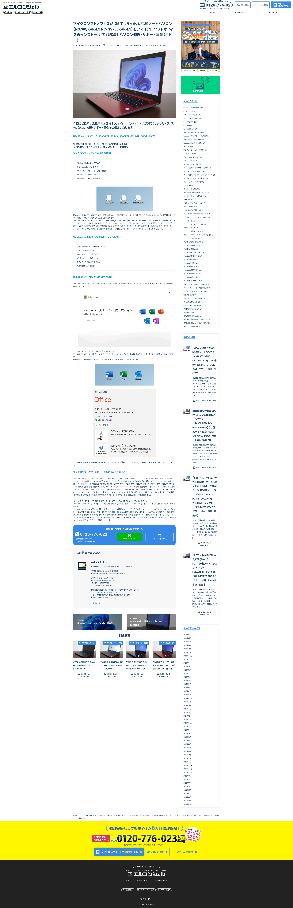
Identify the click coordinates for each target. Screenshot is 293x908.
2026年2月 (187, 649)
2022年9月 (187, 776)
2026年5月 (187, 638)
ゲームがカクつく (189, 199)
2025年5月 (187, 680)
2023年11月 (187, 726)
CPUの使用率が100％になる (193, 118)
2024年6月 (187, 702)
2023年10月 (187, 730)
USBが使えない (188, 125)
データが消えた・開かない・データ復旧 (196, 214)
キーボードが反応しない (191, 189)
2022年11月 (187, 769)
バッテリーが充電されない (192, 228)
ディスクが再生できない (191, 207)
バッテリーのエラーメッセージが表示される (198, 235)
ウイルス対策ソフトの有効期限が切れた (197, 178)
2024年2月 (187, 716)
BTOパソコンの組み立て (191, 111)
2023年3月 (187, 755)
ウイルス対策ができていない (193, 164)
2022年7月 (187, 783)
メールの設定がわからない (192, 302)
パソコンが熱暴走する (191, 260)
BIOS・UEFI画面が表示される (193, 108)
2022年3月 (187, 797)
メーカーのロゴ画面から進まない (194, 298)
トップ (128, 880)
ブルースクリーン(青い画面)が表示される (197, 288)
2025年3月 (187, 688)
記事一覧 (96, 603)
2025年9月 (187, 666)
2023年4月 (187, 751)
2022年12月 (187, 765)
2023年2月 (187, 758)
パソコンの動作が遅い (191, 267)
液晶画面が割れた (189, 312)
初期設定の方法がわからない (193, 309)
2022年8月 (187, 779)
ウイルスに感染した (190, 161)
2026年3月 (187, 645)
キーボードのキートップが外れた (194, 196)
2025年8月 (187, 670)
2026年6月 (187, 635)
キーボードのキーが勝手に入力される (196, 192)
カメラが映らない (189, 185)
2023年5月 (187, 748)
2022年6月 (187, 786)
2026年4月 (187, 642)
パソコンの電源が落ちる (191, 277)
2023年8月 (187, 737)
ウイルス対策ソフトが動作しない (194, 171)
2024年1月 (187, 719)
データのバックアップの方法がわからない (197, 217)
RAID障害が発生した (190, 122)
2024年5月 (187, 705)
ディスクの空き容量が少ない (193, 210)
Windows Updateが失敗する (193, 132)
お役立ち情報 (188, 146)
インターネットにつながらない (193, 157)
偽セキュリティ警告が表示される (194, 305)
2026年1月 (187, 652)
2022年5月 (187, 790)
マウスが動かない (189, 295)
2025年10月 (187, 663)
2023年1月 (187, 762)
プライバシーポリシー (146, 899)
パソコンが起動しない (190, 263)
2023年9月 (187, 733)
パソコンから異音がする (191, 245)
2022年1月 (187, 804)
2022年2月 (187, 801)
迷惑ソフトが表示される (191, 327)
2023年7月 (187, 741)
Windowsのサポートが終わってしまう (196, 139)
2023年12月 (187, 723)
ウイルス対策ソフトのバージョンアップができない (200, 175)
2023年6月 (187, 744)
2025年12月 (187, 656)
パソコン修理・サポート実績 (129, 45)
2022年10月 (187, 772)
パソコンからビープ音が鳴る (193, 242)
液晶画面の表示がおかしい (192, 316)
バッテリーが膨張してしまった (193, 231)
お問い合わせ (140, 880)
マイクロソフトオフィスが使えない (154, 45)
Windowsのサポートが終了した (194, 143)
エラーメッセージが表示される (193, 182)
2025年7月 (187, 673)
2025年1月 (187, 695)
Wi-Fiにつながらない (190, 129)
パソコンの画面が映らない (192, 270)
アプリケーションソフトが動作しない (195, 150)
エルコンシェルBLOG (158, 880)
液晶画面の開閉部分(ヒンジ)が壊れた (196, 320)
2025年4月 (187, 684)
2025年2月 (187, 691)
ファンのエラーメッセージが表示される (196, 284)
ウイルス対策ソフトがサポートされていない (198, 168)
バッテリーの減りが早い (191, 238)
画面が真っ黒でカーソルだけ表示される (197, 323)
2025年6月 (187, 677)
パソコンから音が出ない (191, 249)
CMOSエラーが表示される (192, 115)
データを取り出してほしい (192, 221)
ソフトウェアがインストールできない (195, 203)
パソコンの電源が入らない (192, 274)
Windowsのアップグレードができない (196, 136)
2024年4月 (187, 709)
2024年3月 (187, 712)
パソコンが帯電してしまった (192, 256)
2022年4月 (187, 794)
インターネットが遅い (190, 154)
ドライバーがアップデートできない (195, 224)
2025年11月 (187, 659)
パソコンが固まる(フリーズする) (194, 252)
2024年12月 (187, 698)
